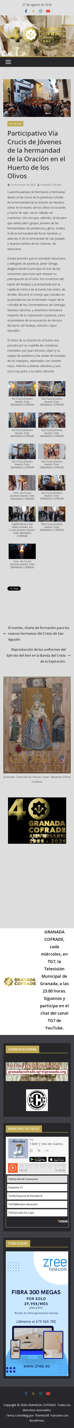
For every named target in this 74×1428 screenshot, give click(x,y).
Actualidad (15, 123)
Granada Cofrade (50, 184)
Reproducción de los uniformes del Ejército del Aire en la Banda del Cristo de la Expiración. (36, 655)
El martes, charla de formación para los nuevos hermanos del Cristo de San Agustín (38, 633)
